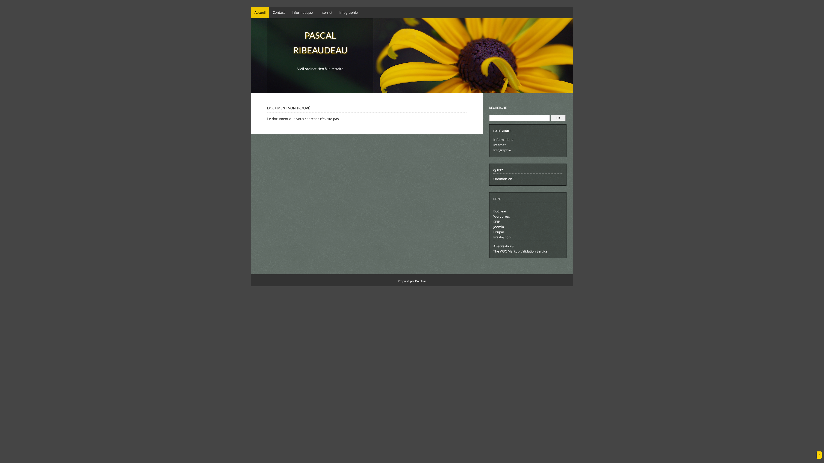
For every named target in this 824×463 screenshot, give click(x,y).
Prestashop (501, 237)
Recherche (498, 108)
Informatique (503, 140)
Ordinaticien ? (503, 179)
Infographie (502, 150)
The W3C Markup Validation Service (520, 251)
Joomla (498, 227)
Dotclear (499, 211)
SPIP (496, 222)
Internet (499, 145)
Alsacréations (503, 246)
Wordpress (501, 216)
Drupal (498, 232)
